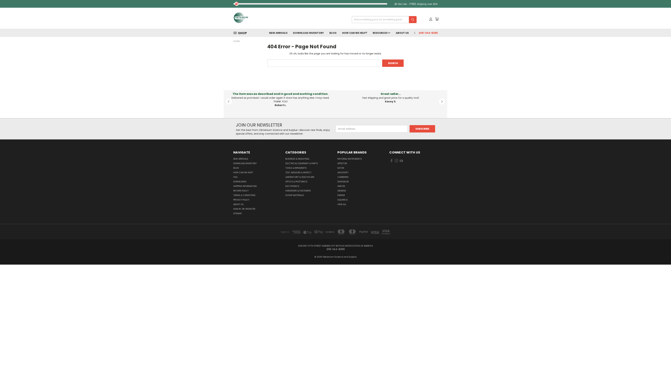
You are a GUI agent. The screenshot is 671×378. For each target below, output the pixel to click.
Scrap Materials (294, 195)
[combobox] (383, 19)
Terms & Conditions (244, 195)
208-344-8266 (428, 33)
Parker (341, 195)
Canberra (343, 177)
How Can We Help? (354, 33)
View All (341, 204)
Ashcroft (343, 172)
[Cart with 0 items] (437, 19)
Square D (342, 199)
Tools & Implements (296, 167)
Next (441, 101)
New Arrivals (278, 33)
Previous (228, 101)
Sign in (237, 208)
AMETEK (341, 186)
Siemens (341, 190)
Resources (380, 33)
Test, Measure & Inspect (298, 172)
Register (250, 208)
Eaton (340, 167)
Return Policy (241, 190)
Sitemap (237, 213)
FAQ (235, 177)
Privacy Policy (241, 199)
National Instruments (349, 158)
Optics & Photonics (296, 181)
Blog (333, 33)
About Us (402, 33)
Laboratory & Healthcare (299, 177)
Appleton (342, 163)
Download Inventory (308, 33)
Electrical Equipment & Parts (301, 163)
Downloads (239, 181)
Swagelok (343, 181)
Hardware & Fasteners (298, 190)
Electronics (292, 186)
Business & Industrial (297, 158)
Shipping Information (245, 186)
